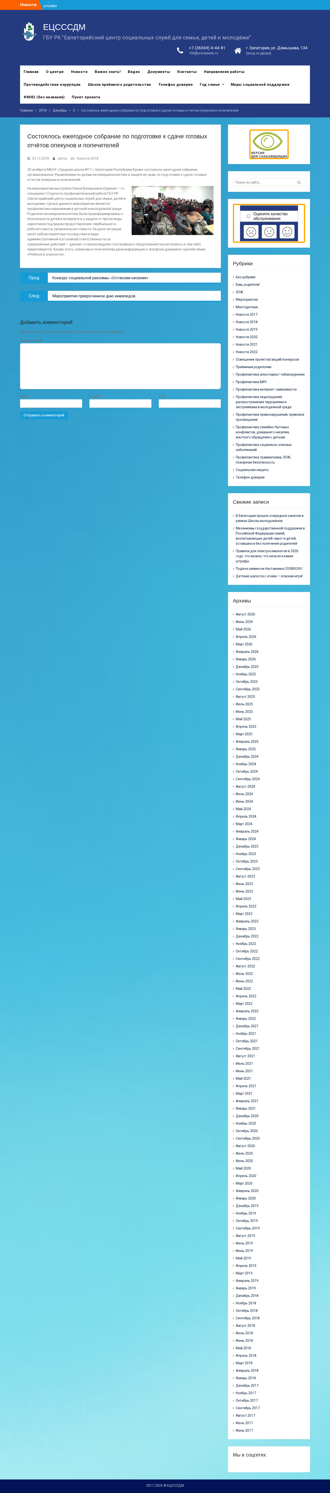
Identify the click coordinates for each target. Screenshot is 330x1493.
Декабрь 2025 (247, 667)
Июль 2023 (244, 884)
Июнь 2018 (244, 1341)
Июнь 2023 (244, 891)
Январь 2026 (246, 659)
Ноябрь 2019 (246, 1213)
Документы (158, 72)
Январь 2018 (246, 1378)
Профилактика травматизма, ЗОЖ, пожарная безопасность (263, 459)
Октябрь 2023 (247, 861)
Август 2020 (245, 1146)
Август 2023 (245, 876)
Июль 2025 (244, 704)
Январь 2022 (246, 1019)
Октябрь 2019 (247, 1221)
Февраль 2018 (247, 1370)
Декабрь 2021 (247, 1026)
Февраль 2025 (247, 741)
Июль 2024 (244, 794)
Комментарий (31, 341)
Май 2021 (243, 1078)
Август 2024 (245, 786)
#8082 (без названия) (44, 97)
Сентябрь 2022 (248, 959)
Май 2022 (243, 989)
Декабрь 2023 (247, 846)
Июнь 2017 (244, 1430)
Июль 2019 (244, 1243)
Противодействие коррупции (52, 84)
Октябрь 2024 (247, 771)
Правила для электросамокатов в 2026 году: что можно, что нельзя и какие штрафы (267, 556)
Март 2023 (244, 914)
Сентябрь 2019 (248, 1228)
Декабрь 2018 (247, 1296)
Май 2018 (243, 1348)
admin (62, 158)
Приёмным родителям (253, 367)
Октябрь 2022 (247, 951)
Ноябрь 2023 (246, 854)
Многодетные (247, 307)
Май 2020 (243, 1168)
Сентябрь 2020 (248, 1138)
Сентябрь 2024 (248, 779)
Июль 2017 (244, 1423)
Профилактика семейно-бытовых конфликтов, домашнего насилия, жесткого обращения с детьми (263, 432)
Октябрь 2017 (247, 1400)
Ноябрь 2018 (246, 1303)
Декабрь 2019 (247, 1206)
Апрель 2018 (246, 1355)
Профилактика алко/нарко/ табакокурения (270, 374)
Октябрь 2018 (247, 1311)
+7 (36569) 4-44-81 (207, 47)
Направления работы (224, 72)
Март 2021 (244, 1093)
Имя (24, 397)
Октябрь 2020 (247, 1131)
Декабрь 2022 (247, 936)
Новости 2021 (247, 344)
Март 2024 (244, 824)
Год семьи (210, 84)
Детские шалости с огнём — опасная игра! (269, 576)
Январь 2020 (246, 1198)
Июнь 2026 (244, 622)
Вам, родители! (248, 284)
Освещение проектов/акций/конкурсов (267, 359)
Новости (79, 72)
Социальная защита (252, 470)
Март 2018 (244, 1363)
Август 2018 (245, 1326)
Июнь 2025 (244, 712)
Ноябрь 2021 (246, 1034)
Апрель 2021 (246, 1086)
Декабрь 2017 (247, 1385)
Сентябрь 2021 (248, 1048)
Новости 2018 (87, 158)
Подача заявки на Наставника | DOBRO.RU (269, 569)
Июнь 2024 (244, 801)
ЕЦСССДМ (64, 27)
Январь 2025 (246, 749)
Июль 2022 (244, 974)
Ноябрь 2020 (246, 1123)
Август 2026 (245, 614)
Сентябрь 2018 (248, 1318)
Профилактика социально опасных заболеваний (264, 447)
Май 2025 (243, 719)
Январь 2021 (246, 1108)
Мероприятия (247, 299)
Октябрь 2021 (247, 1041)
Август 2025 (245, 697)
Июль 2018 (244, 1333)
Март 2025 (244, 734)
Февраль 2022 (247, 1011)
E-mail (95, 397)
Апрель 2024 (246, 816)
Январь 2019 (246, 1288)
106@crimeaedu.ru (203, 53)
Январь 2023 (246, 929)
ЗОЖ (239, 292)
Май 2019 (243, 1258)
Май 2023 (243, 899)
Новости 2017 (247, 314)
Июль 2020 (244, 1153)
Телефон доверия (175, 84)
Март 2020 (244, 1183)
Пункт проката (86, 97)
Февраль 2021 (247, 1101)
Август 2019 (245, 1236)
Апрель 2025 (246, 727)
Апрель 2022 (246, 996)
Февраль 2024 (247, 831)
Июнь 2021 (244, 1071)
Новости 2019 (247, 329)
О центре (55, 72)
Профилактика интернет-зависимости (266, 389)
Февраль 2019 (247, 1281)
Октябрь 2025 (247, 682)
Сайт (162, 397)
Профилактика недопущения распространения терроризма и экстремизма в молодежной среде (264, 402)
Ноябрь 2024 (246, 764)
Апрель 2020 (246, 1176)
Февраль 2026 (247, 652)
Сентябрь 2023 (248, 869)
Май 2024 (243, 809)
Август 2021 (245, 1056)
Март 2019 (244, 1273)
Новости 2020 (247, 337)
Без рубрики (245, 277)
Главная (31, 72)
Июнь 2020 (244, 1161)
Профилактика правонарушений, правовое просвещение (270, 417)
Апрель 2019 (246, 1266)
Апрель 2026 (246, 637)
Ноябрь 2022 (246, 944)
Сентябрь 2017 (248, 1408)
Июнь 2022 (244, 981)
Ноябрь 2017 (246, 1393)
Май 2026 (243, 629)
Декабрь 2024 (247, 756)
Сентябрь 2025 (248, 689)
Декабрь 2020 (247, 1116)
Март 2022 (244, 1004)
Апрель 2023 (246, 906)
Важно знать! (108, 72)
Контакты (187, 72)
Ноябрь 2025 (246, 674)
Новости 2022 (247, 352)
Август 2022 (245, 966)
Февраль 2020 (247, 1191)
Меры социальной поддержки (260, 84)
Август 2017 (245, 1415)
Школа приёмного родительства (119, 84)
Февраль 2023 (247, 921)
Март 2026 (244, 644)
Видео (134, 72)
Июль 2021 (244, 1063)
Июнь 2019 (244, 1251)
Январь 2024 (246, 839)
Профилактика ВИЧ (251, 382)
